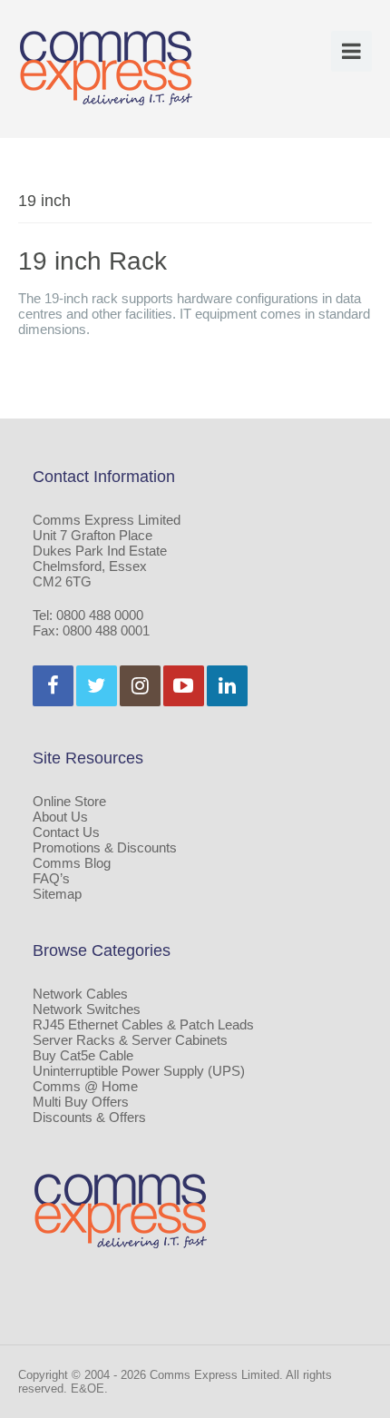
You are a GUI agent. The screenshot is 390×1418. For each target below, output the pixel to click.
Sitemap (57, 893)
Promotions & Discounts (105, 847)
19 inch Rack (92, 261)
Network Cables (80, 993)
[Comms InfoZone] (106, 67)
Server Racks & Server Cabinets (130, 1040)
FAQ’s (51, 878)
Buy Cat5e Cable (83, 1055)
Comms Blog (72, 863)
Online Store (69, 801)
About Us (60, 816)
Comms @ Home (85, 1086)
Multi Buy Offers (81, 1101)
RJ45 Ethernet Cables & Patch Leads (143, 1024)
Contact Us (66, 832)
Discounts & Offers (89, 1117)
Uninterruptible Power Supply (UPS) (139, 1070)
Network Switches (87, 1009)
